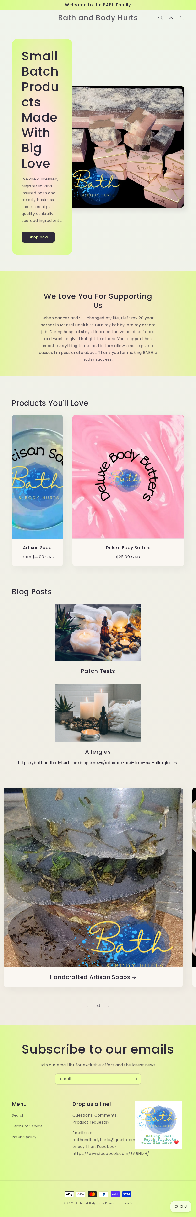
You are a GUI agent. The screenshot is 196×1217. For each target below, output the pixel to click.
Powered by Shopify (118, 1203)
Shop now (38, 236)
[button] (14, 18)
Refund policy (24, 1137)
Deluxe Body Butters (128, 547)
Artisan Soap (37, 547)
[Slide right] (108, 1005)
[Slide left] (87, 1005)
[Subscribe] (135, 1079)
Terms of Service (27, 1126)
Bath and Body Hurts (89, 1203)
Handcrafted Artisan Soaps (90, 977)
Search (18, 1115)
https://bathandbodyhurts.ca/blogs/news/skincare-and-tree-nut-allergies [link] (95, 762)
